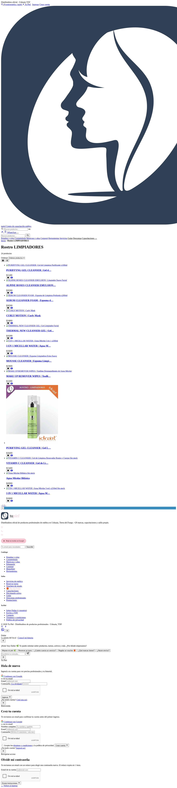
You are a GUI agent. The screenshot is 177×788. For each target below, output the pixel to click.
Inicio (3, 241)
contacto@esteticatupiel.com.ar (15, 535)
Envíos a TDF (12, 613)
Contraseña (12, 684)
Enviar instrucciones (10, 783)
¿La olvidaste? (17, 684)
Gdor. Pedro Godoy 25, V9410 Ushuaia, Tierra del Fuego (23, 527)
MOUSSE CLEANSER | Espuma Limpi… (28, 361)
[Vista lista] (7, 260)
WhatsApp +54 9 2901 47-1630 (15, 531)
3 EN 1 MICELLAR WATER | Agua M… (28, 345)
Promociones (11, 600)
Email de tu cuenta (8, 770)
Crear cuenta (44, 4)
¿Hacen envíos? (103, 651)
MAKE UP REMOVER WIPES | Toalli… (28, 376)
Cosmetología (20, 238)
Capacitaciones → (89, 238)
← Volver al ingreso (9, 786)
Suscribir (30, 547)
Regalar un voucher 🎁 (67, 651)
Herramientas (53, 238)
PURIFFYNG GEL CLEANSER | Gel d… (28, 270)
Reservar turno (12, 584)
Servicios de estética (14, 581)
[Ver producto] (11, 277)
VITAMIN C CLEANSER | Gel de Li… (27, 463)
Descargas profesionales (16, 598)
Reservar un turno (25, 651)
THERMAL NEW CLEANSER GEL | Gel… (30, 330)
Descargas (77, 238)
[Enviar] (28, 653)
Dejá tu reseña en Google (15, 541)
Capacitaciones (12, 591)
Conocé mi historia (25, 638)
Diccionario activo (13, 593)
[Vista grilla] (3, 260)
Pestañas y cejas (7, 238)
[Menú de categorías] (18, 233)
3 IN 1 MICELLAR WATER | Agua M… (28, 493)
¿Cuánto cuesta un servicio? (45, 651)
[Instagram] (2, 627)
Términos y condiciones (16, 617)
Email (3, 681)
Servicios (63, 238)
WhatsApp (12, 232)
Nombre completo (8, 726)
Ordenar (4, 258)
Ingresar (35, 4)
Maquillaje (10, 569)
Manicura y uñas (33, 238)
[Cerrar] (3, 641)
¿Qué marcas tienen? (86, 651)
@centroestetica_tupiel (12, 4)
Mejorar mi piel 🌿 (9, 651)
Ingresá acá (20, 748)
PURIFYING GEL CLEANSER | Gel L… (28, 448)
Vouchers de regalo (14, 586)
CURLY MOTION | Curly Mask (23, 315)
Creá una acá (21, 700)
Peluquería (10, 564)
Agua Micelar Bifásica (18, 478)
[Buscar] (28, 235)
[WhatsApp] (3, 630)
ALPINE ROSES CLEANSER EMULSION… (31, 285)
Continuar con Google (12, 676)
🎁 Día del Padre (13, 588)
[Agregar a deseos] (8, 277)
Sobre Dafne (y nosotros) (16, 610)
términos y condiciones (22, 745)
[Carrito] (5, 232)
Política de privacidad (15, 620)
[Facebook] (5, 627)
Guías (70, 238)
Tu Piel (27, 4)
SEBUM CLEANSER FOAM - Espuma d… (29, 300)
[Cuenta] (2, 232)
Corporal (44, 238)
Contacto (10, 615)
